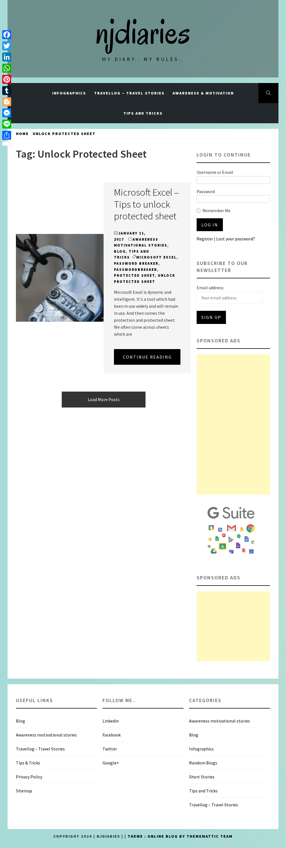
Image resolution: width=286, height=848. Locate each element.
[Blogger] (6, 101)
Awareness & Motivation (203, 93)
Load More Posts (104, 399)
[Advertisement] (233, 424)
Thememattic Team (210, 836)
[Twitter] (6, 45)
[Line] (6, 124)
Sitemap (24, 790)
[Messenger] (6, 113)
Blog (120, 251)
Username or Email (215, 172)
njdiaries (143, 32)
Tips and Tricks (143, 113)
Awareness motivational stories (46, 735)
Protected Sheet (134, 275)
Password (206, 191)
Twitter (110, 749)
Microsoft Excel (156, 257)
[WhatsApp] (6, 68)
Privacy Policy (29, 777)
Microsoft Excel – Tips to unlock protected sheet (146, 204)
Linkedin (111, 721)
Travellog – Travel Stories (129, 93)
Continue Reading (147, 357)
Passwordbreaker (135, 269)
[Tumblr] (6, 90)
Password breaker (136, 263)
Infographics (69, 93)
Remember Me (216, 210)
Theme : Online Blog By (157, 836)
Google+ (111, 763)
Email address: (210, 287)
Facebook (112, 735)
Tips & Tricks (28, 763)
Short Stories (201, 777)
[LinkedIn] (6, 57)
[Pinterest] (6, 79)
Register (205, 238)
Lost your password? (235, 238)
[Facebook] (6, 34)
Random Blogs (203, 763)
